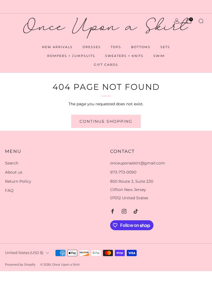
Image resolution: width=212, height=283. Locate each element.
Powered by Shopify (20, 264)
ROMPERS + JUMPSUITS (71, 56)
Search (11, 163)
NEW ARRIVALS (57, 47)
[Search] (201, 21)
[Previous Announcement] (14, 6)
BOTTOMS (140, 47)
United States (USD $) (24, 253)
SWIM (159, 56)
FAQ (9, 190)
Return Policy (18, 181)
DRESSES (92, 47)
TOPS (116, 47)
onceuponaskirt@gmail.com (137, 163)
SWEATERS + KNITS (124, 56)
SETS (165, 47)
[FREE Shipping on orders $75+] (105, 6)
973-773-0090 (123, 172)
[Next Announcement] (198, 6)
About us (13, 172)
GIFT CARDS (106, 65)
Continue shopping (106, 121)
